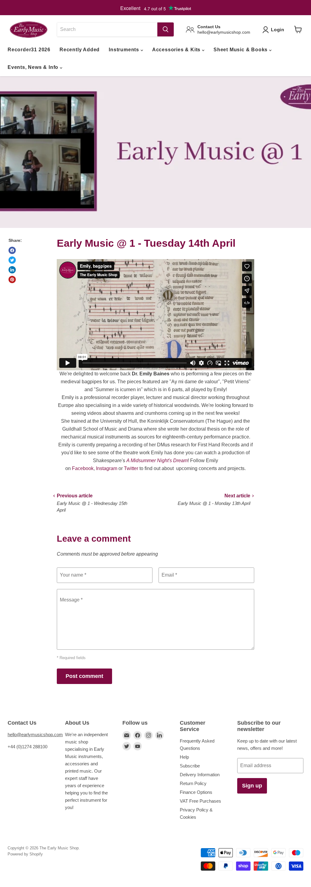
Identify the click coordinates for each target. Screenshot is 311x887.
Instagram (106, 468)
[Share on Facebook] (12, 250)
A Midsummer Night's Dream (157, 460)
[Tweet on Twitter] (12, 260)
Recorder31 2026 (29, 49)
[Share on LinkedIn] (12, 269)
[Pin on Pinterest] (12, 279)
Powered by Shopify (25, 854)
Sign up (252, 786)
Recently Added (80, 49)
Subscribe (190, 765)
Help (184, 757)
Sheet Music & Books (241, 49)
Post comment (84, 676)
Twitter (131, 468)
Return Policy (193, 783)
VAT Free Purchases (200, 801)
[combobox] (107, 29)
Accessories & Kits (177, 49)
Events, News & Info (34, 67)
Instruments (125, 49)
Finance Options (196, 792)
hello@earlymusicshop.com (35, 734)
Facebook (83, 468)
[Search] (165, 29)
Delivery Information (200, 774)
